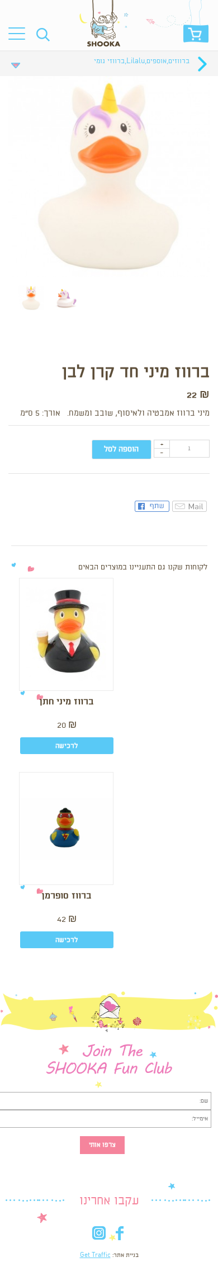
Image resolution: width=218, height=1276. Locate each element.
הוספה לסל (121, 449)
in (99, 1235)
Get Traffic (95, 1255)
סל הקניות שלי (195, 37)
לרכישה (66, 746)
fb (119, 1235)
